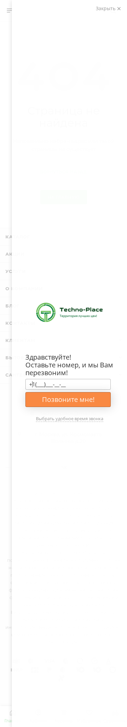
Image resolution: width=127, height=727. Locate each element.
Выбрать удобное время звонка (69, 418)
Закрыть (106, 8)
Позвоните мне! (68, 399)
